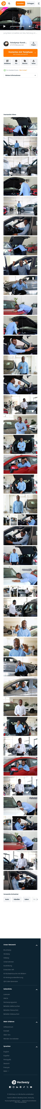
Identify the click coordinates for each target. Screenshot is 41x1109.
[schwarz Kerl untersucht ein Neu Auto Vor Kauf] (20, 324)
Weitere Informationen (12, 74)
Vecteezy (6, 992)
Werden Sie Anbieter (11, 1076)
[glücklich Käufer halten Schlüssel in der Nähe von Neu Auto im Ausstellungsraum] (20, 649)
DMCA (5, 1036)
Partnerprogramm (10, 1040)
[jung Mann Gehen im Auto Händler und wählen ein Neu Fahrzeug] (20, 205)
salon (27, 937)
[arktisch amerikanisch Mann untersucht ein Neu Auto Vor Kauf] (20, 244)
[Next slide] (32, 937)
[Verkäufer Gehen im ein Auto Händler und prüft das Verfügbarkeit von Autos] (13, 614)
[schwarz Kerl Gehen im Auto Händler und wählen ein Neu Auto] (20, 145)
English (6, 1089)
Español (6, 1093)
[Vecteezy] (3, 3)
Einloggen (30, 3)
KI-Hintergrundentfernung (13, 1015)
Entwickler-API (8, 1007)
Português (7, 1097)
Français (6, 1105)
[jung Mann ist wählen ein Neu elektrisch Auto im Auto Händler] (20, 125)
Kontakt (6, 1069)
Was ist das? (23, 70)
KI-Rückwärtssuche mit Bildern (14, 1011)
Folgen (33, 45)
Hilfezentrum (8, 1065)
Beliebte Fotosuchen (10, 1048)
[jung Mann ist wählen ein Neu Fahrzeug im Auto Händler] (20, 185)
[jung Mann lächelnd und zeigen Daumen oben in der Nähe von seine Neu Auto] (20, 364)
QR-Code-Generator (10, 1019)
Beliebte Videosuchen (11, 1052)
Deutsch (6, 1101)
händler (17, 937)
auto (7, 937)
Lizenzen (6, 1032)
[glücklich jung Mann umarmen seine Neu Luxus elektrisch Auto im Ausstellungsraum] (20, 304)
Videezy (6, 996)
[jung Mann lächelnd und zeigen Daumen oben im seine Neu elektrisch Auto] (20, 225)
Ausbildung (7, 1003)
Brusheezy (7, 988)
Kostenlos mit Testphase (21, 53)
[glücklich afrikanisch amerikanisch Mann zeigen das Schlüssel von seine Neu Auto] (20, 483)
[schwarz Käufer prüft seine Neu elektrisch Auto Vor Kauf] (20, 344)
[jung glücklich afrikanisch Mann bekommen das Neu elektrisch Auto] (20, 689)
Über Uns (6, 1073)
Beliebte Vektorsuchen (11, 1044)
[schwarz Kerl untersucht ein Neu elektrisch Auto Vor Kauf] (20, 878)
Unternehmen (8, 1000)
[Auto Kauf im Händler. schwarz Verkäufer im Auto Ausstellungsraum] (20, 769)
